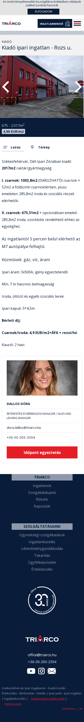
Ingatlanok (42, 485)
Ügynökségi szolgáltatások (42, 534)
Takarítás (42, 555)
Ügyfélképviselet (42, 562)
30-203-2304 (42, 661)
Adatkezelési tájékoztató (48, 699)
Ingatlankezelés (42, 541)
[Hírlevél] (52, 672)
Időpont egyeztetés (42, 452)
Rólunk (42, 499)
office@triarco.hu (42, 654)
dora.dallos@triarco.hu (24, 427)
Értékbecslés (42, 569)
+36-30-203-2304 (21, 437)
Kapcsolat (42, 506)
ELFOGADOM (43, 11)
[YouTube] (31, 672)
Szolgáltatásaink (42, 492)
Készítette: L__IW (72, 709)
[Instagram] (41, 672)
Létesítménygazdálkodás (42, 548)
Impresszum (13, 704)
